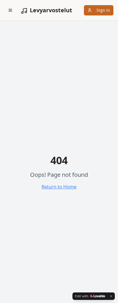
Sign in (103, 10)
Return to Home (59, 187)
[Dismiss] (111, 296)
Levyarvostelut (51, 10)
